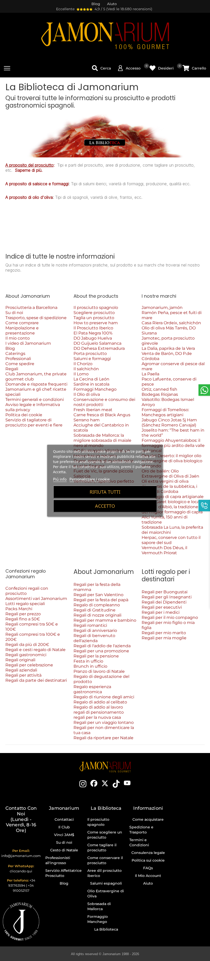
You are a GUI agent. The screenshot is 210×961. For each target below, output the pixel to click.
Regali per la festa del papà (101, 599)
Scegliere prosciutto (94, 312)
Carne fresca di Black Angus (102, 414)
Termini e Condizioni (139, 842)
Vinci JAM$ (64, 834)
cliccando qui (21, 871)
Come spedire (19, 363)
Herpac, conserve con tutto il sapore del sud (171, 540)
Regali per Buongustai (164, 591)
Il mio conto (17, 338)
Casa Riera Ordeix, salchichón (171, 322)
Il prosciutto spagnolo (96, 307)
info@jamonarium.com (21, 856)
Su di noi (14, 312)
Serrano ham (87, 420)
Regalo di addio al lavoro (98, 707)
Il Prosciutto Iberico (93, 328)
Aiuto (148, 883)
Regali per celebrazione (29, 665)
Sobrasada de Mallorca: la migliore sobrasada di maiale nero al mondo (102, 440)
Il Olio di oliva (87, 394)
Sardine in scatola (91, 384)
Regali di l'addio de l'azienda (103, 645)
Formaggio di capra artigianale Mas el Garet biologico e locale (173, 499)
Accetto (105, 506)
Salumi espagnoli (106, 883)
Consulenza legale (148, 852)
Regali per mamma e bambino (105, 620)
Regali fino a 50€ (22, 619)
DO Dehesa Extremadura (99, 348)
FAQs (148, 868)
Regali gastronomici (25, 654)
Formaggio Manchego (97, 919)
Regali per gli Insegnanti (167, 597)
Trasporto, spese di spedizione (36, 317)
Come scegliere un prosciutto (104, 835)
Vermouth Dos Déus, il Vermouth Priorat (164, 550)
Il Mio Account (148, 875)
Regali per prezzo (23, 613)
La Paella (150, 374)
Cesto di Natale (64, 850)
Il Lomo (81, 374)
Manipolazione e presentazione (22, 330)
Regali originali (20, 659)
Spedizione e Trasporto (141, 830)
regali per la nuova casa (97, 717)
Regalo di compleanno (97, 605)
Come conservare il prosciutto (105, 860)
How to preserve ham (96, 322)
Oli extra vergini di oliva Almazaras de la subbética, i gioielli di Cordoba (169, 486)
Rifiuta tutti (105, 492)
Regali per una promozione (101, 651)
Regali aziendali (21, 670)
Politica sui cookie (148, 860)
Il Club (64, 827)
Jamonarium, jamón (162, 307)
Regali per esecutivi (162, 607)
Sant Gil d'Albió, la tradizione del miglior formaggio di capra (172, 509)
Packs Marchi (18, 608)
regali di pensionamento (99, 712)
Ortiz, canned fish (159, 389)
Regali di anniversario (95, 630)
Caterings (15, 353)
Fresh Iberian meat (93, 409)
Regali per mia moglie (164, 637)
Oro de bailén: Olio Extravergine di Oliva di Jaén (170, 474)
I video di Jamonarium (28, 343)
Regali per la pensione (96, 656)
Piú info (60, 479)
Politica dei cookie (23, 414)
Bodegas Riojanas (160, 394)
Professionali (18, 358)
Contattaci (64, 819)
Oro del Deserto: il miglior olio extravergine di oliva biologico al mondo (172, 460)
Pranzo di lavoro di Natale (99, 671)
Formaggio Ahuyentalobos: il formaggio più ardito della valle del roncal (173, 445)
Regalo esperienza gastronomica (92, 689)
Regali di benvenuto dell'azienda (94, 638)
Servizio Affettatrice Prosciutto (63, 873)
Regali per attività (23, 675)
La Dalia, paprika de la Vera (168, 348)
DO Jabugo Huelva (93, 338)
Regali (11, 368)
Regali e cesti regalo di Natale (35, 649)
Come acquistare (148, 819)
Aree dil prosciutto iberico (104, 873)
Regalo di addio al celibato (100, 702)
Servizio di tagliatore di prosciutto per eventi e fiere (33, 422)
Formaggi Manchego (95, 389)
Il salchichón (86, 368)
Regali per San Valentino (98, 594)
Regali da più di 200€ (27, 644)
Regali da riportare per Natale (103, 737)
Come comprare (22, 322)
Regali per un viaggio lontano (104, 722)
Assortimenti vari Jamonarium (36, 598)
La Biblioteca (106, 929)
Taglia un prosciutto (94, 317)
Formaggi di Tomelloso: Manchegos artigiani (165, 412)
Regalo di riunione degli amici (104, 696)
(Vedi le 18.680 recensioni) (129, 9)
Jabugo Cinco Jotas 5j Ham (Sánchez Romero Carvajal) (169, 422)
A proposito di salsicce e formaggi (37, 183)
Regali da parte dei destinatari (36, 680)
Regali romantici (90, 625)
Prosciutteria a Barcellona (31, 307)
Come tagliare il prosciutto (102, 847)
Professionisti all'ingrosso (57, 860)
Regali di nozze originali (97, 615)
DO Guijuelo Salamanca (97, 343)
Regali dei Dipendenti (164, 602)
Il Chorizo (83, 363)
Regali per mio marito (164, 632)
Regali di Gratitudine (95, 610)
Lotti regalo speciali (25, 603)
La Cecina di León (91, 379)
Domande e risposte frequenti (36, 384)
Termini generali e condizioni (34, 399)
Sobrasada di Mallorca (99, 906)
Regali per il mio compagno (170, 617)
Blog (10, 348)
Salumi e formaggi (92, 358)
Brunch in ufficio (90, 666)
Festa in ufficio (88, 661)
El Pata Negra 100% (93, 333)
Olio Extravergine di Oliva (105, 893)
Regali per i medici (161, 612)
